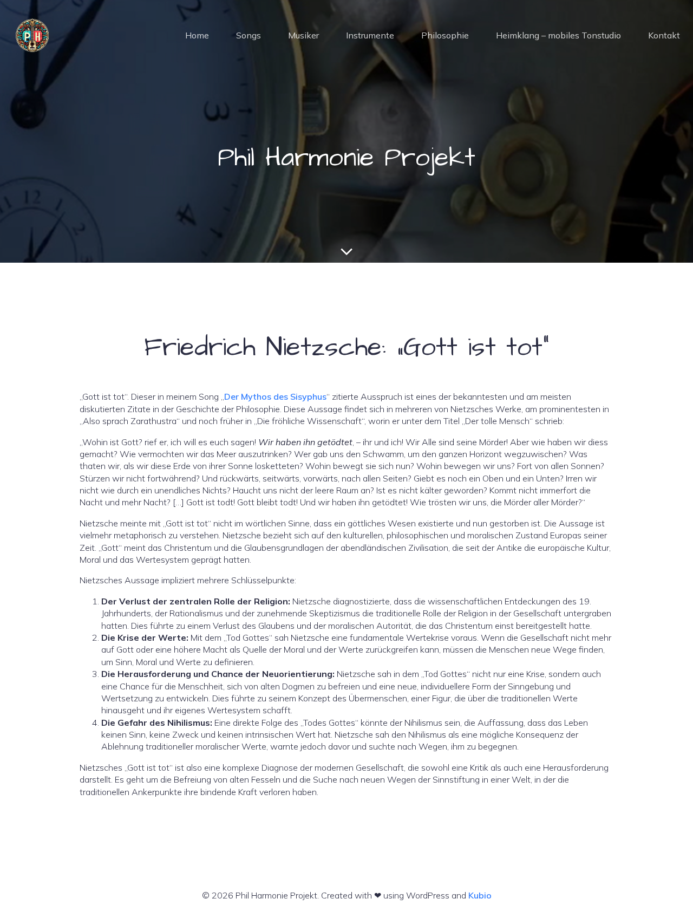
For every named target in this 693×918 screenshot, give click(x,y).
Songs (248, 35)
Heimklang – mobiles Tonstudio (558, 35)
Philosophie (445, 35)
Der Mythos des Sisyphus (275, 396)
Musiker (303, 35)
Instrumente (370, 35)
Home (197, 35)
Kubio (480, 895)
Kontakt (664, 35)
